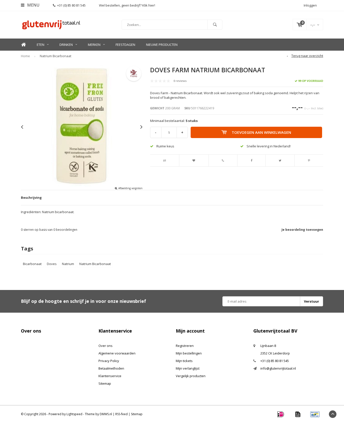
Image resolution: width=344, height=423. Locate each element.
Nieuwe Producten (162, 44)
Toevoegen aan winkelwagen (261, 132)
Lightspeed (74, 414)
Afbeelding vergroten (130, 188)
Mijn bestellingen (189, 353)
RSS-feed (121, 414)
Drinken (66, 44)
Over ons (105, 345)
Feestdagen (125, 44)
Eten (40, 44)
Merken (94, 44)
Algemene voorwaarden (116, 353)
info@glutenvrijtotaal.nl (278, 368)
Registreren (185, 345)
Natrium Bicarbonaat (55, 56)
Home (23, 45)
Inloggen (310, 5)
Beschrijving (31, 197)
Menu (33, 5)
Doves (52, 264)
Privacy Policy (108, 361)
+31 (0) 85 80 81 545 (71, 5)
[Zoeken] (214, 25)
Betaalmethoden (111, 368)
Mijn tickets (184, 361)
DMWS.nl (106, 414)
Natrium (68, 264)
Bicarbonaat (32, 264)
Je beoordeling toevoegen (302, 229)
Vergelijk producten (190, 376)
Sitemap (104, 383)
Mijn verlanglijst (187, 368)
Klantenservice (109, 376)
